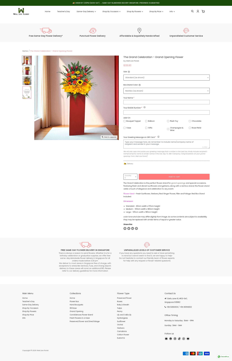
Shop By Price (155, 11)
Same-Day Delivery (85, 11)
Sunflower (121, 321)
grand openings (178, 183)
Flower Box (74, 301)
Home (47, 11)
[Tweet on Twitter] (128, 228)
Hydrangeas (122, 318)
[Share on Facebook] (124, 228)
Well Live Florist (132, 61)
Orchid (120, 324)
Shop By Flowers (134, 11)
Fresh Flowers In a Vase (80, 318)
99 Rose (73, 308)
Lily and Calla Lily (124, 315)
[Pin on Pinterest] (136, 228)
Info (171, 11)
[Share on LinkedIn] (132, 228)
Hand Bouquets (76, 304)
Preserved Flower (124, 298)
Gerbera (120, 328)
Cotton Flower (123, 334)
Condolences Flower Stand (81, 315)
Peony (119, 311)
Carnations (122, 331)
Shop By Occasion (110, 11)
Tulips (119, 308)
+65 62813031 (172, 307)
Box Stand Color (130, 84)
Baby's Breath (123, 304)
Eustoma (121, 338)
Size (125, 71)
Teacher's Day (63, 11)
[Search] (192, 11)
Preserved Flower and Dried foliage (85, 321)
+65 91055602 (186, 307)
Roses (119, 301)
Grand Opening (76, 311)
